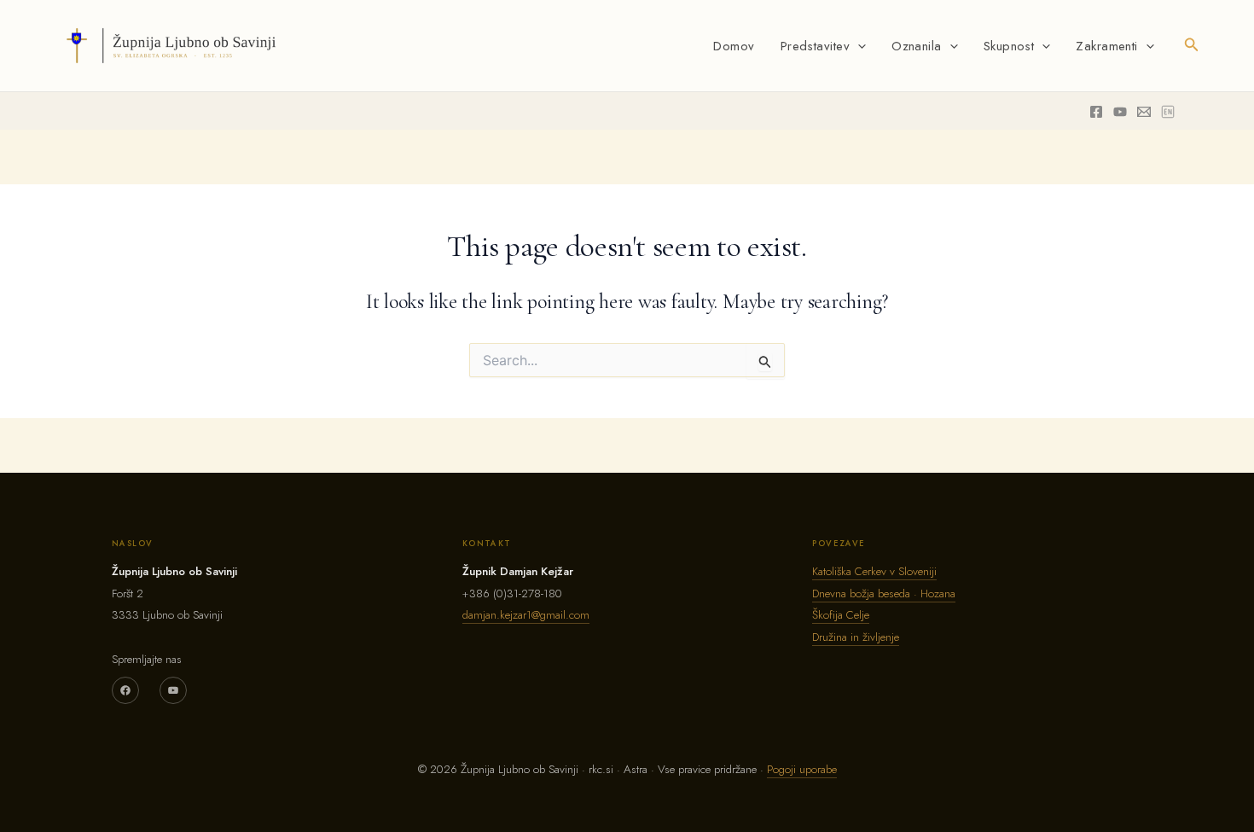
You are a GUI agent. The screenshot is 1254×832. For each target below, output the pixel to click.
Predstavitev (815, 46)
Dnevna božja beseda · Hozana (883, 593)
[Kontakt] (1144, 112)
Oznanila (916, 46)
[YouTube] (173, 690)
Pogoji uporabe (802, 769)
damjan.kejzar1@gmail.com (525, 615)
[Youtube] (1120, 112)
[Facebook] (1096, 112)
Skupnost (1009, 46)
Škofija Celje (840, 615)
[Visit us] (1168, 112)
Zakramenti (1107, 46)
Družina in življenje (855, 637)
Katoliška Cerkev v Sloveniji (874, 571)
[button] (858, 46)
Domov (733, 46)
